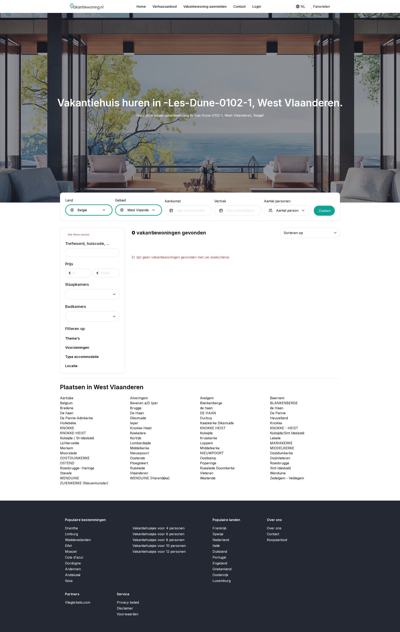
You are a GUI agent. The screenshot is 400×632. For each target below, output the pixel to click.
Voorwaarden (127, 614)
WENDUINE (69, 478)
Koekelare (138, 433)
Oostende (137, 458)
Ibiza (68, 581)
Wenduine (278, 473)
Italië (216, 546)
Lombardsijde (140, 443)
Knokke (276, 423)
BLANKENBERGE (284, 403)
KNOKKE (67, 428)
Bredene (66, 408)
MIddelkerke (210, 448)
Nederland (220, 540)
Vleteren (206, 473)
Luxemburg (221, 581)
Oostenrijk (220, 575)
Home (141, 6)
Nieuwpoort (139, 453)
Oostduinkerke (281, 453)
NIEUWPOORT (212, 453)
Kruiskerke (208, 438)
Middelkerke (139, 448)
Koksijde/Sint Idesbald (287, 433)
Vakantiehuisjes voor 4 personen (158, 528)
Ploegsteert (139, 463)
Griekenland (221, 569)
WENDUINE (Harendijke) (150, 478)
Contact (239, 6)
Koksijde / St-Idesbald (77, 438)
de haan (206, 408)
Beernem (277, 398)
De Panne (278, 413)
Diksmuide (138, 418)
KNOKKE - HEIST (284, 428)
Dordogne (73, 563)
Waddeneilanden (78, 540)
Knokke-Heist (140, 428)
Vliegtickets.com (77, 602)
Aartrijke (66, 398)
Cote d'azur (74, 557)
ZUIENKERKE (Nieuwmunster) (84, 483)
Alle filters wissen (78, 234)
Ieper (134, 423)
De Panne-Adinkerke (76, 418)
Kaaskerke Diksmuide (217, 423)
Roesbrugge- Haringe (77, 468)
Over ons (274, 528)
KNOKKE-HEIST (73, 433)
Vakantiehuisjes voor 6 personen (158, 534)
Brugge (135, 408)
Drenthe (71, 528)
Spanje (217, 534)
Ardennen (73, 569)
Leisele (275, 438)
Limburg (71, 534)
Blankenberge (211, 403)
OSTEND (67, 463)
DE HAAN (208, 413)
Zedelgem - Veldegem (287, 478)
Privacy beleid (128, 602)
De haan (66, 413)
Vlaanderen (139, 473)
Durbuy (206, 418)
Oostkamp (208, 458)
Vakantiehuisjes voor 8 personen (158, 540)
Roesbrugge (279, 463)
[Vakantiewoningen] (87, 6)
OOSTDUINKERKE (75, 458)
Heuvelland (279, 418)
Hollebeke (68, 423)
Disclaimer (125, 608)
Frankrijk (219, 528)
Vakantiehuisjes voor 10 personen (159, 546)
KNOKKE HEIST (213, 428)
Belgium (66, 403)
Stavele (66, 473)
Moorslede (68, 453)
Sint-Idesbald (280, 468)
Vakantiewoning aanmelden (205, 6)
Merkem (66, 448)
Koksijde (206, 433)
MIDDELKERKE (282, 448)
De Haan (137, 413)
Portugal (219, 557)
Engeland (219, 563)
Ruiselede (137, 468)
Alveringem (139, 398)
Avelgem (207, 398)
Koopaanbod (277, 540)
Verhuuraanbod (164, 6)
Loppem (206, 443)
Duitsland (219, 551)
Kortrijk (135, 438)
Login (256, 6)
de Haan (276, 408)
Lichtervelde (69, 443)
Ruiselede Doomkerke (217, 468)
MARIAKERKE (281, 443)
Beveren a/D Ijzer (144, 403)
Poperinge (208, 463)
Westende (207, 478)
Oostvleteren (280, 458)
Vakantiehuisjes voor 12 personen (159, 551)
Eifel (68, 546)
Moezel (71, 551)
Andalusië (72, 575)
